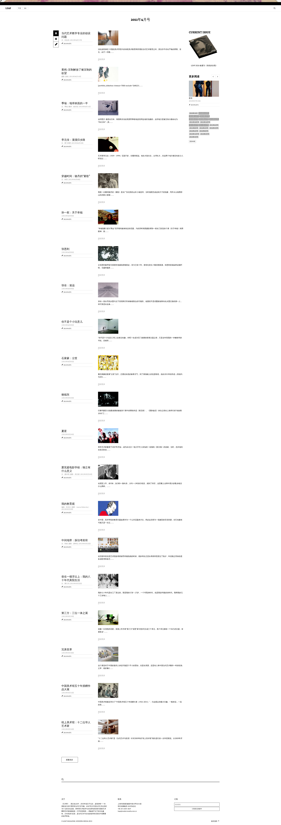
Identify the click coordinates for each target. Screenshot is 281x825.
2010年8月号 (214, 119)
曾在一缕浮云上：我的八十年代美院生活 (75, 578)
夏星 (64, 431)
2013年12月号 (194, 134)
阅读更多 (101, 59)
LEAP (8, 8)
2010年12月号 (194, 116)
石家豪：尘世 (69, 358)
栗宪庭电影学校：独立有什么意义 (75, 469)
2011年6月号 (214, 125)
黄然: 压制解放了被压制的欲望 (76, 71)
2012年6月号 (193, 131)
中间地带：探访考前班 (74, 540)
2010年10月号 (204, 113)
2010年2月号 (204, 116)
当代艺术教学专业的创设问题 (75, 35)
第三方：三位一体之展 (74, 613)
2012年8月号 (204, 131)
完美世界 (66, 649)
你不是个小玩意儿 (72, 321)
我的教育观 (68, 504)
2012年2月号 (204, 128)
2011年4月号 (67, 43)
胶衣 (190, 98)
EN (25, 8)
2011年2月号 (193, 125)
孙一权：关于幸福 (72, 212)
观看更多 (69, 760)
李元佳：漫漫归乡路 (73, 140)
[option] (204, 94)
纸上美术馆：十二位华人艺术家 (75, 724)
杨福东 (65, 394)
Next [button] (218, 76)
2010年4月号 (193, 119)
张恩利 (65, 249)
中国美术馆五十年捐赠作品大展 (75, 687)
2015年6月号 (195, 105)
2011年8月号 (193, 128)
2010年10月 (193, 113)
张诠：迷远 (68, 285)
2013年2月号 (204, 134)
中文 (19, 8)
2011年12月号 (205, 122)
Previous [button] (213, 76)
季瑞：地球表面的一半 (74, 103)
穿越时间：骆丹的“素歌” (75, 176)
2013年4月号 (193, 137)
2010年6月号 (204, 119)
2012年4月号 (214, 128)
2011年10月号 (194, 122)
